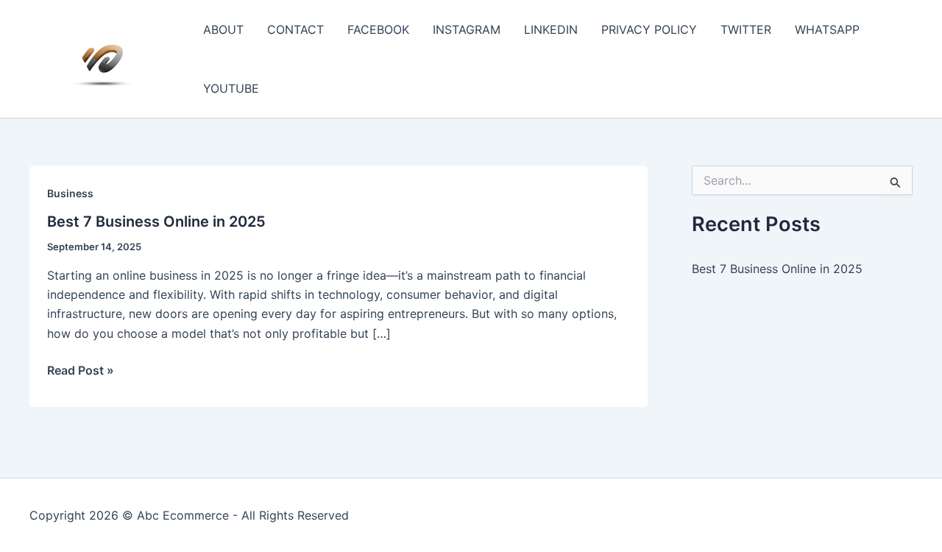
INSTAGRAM (466, 29)
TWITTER (745, 29)
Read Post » (80, 371)
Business (70, 193)
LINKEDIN (551, 29)
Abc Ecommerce (183, 515)
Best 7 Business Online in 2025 (156, 221)
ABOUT (223, 29)
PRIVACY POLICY (649, 29)
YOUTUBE (231, 88)
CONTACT (295, 29)
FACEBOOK (378, 29)
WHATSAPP (827, 29)
